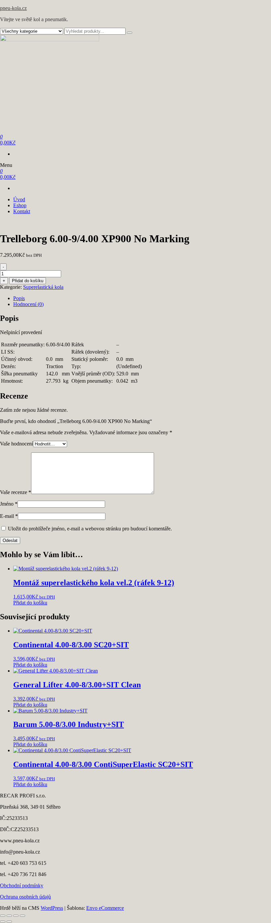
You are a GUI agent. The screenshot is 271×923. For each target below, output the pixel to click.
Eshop (19, 205)
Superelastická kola (43, 287)
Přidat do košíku (27, 280)
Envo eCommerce (105, 908)
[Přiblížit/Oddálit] (2, 916)
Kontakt (21, 211)
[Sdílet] (16, 916)
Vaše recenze (15, 492)
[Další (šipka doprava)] (9, 922)
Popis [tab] (19, 298)
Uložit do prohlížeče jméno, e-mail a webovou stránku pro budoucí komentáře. (90, 528)
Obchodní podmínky (21, 885)
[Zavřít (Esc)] (22, 916)
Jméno (9, 504)
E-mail (9, 516)
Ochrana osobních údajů (25, 897)
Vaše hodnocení (16, 443)
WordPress (52, 908)
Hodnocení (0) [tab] (28, 304)
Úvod (19, 199)
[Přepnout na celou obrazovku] (9, 916)
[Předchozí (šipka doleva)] (2, 922)
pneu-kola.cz (13, 8)
